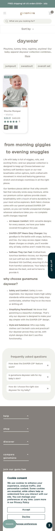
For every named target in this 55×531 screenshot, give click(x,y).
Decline (26, 517)
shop (16, 430)
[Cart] (50, 13)
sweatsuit (27, 66)
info (45, 4)
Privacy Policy (21, 502)
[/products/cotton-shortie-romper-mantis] (11, 127)
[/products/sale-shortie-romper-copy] (6, 127)
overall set (44, 66)
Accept (26, 510)
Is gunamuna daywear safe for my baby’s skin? (25, 377)
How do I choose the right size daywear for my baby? (23, 388)
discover (16, 442)
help (16, 417)
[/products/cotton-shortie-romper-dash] (16, 127)
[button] (51, 266)
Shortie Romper (12, 111)
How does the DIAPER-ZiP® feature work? (26, 365)
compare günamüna (16, 456)
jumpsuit (10, 66)
